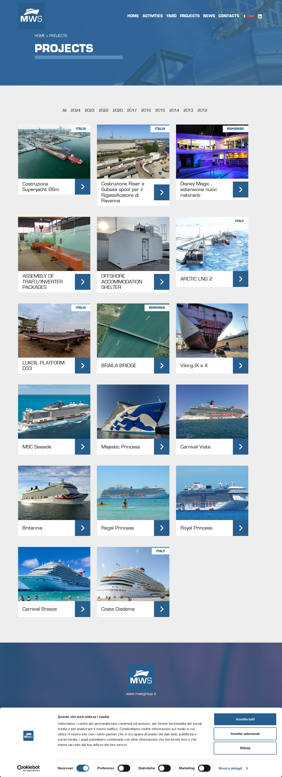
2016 (146, 110)
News (209, 16)
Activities (153, 16)
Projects (190, 16)
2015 (160, 110)
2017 (132, 110)
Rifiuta (245, 748)
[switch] (124, 768)
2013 (188, 110)
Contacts (229, 16)
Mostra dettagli (230, 768)
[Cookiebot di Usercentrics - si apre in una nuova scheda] (28, 768)
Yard (171, 16)
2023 (90, 110)
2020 (118, 110)
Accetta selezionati (245, 734)
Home (133, 16)
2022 (104, 110)
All (64, 110)
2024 (75, 110)
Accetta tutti (245, 719)
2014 (174, 110)
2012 (202, 110)
